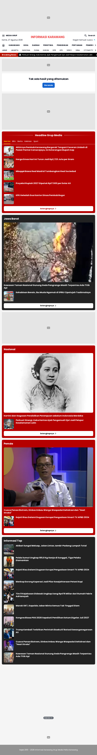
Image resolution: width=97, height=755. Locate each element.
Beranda (48, 85)
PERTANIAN (77, 45)
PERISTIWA (48, 45)
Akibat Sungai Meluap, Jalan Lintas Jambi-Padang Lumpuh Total (51, 545)
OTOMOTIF (88, 50)
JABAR (4, 50)
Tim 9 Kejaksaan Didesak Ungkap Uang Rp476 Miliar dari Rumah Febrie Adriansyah (54, 595)
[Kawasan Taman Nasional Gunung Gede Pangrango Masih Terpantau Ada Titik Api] (48, 252)
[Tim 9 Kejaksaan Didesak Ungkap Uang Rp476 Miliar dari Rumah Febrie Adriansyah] (9, 597)
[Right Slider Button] (94, 45)
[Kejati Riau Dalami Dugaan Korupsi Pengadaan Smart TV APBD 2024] (9, 521)
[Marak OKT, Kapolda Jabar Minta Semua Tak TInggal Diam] (9, 609)
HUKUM (46, 50)
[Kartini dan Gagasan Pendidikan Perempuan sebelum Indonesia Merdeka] (48, 383)
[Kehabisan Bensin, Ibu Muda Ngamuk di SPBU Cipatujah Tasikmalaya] (9, 296)
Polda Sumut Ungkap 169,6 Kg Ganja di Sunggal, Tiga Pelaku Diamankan (48, 559)
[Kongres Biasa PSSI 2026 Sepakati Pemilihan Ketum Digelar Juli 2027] (9, 621)
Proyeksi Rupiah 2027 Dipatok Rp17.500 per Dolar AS (43, 183)
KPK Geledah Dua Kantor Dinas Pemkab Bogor (40, 195)
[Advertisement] (48, 111)
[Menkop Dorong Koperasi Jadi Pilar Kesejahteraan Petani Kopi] (9, 585)
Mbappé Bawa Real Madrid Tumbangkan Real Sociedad (46, 171)
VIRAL (78, 50)
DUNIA (36, 50)
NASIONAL (26, 50)
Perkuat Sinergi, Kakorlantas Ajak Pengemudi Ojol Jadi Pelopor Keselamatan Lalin (40, 55)
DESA (25, 45)
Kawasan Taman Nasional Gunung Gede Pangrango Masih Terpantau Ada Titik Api (47, 286)
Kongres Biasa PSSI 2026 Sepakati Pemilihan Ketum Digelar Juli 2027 (52, 617)
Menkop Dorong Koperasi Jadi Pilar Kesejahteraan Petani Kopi (49, 581)
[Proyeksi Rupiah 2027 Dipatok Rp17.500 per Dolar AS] (9, 187)
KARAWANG (14, 45)
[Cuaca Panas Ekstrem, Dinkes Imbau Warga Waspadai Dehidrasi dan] (48, 477)
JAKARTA (14, 50)
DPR (54, 50)
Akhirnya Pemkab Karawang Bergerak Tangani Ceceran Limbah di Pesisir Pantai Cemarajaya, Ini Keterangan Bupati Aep (51, 148)
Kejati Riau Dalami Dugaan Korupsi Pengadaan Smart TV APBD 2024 (52, 517)
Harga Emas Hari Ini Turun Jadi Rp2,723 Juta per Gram (45, 159)
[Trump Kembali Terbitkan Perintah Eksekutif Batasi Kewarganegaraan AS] (9, 633)
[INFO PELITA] (48, 37)
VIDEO (69, 50)
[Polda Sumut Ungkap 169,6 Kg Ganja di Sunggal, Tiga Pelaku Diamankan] (9, 561)
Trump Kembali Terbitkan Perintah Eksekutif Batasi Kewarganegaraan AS (54, 631)
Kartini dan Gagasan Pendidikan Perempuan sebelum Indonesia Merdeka (43, 416)
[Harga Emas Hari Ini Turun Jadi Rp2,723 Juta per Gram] (9, 163)
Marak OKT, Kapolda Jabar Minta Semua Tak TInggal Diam (47, 605)
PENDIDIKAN (62, 45)
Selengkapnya (47, 208)
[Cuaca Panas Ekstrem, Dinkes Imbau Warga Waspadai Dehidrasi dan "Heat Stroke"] (9, 645)
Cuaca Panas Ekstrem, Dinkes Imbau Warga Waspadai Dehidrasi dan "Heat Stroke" (44, 511)
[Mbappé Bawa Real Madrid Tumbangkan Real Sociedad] (9, 175)
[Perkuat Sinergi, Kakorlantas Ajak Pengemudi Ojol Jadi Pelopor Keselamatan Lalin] (9, 424)
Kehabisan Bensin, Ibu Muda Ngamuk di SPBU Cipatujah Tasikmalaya (53, 292)
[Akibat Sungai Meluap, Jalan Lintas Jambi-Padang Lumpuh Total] (9, 549)
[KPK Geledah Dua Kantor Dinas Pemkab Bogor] (9, 199)
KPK (61, 50)
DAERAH (35, 45)
